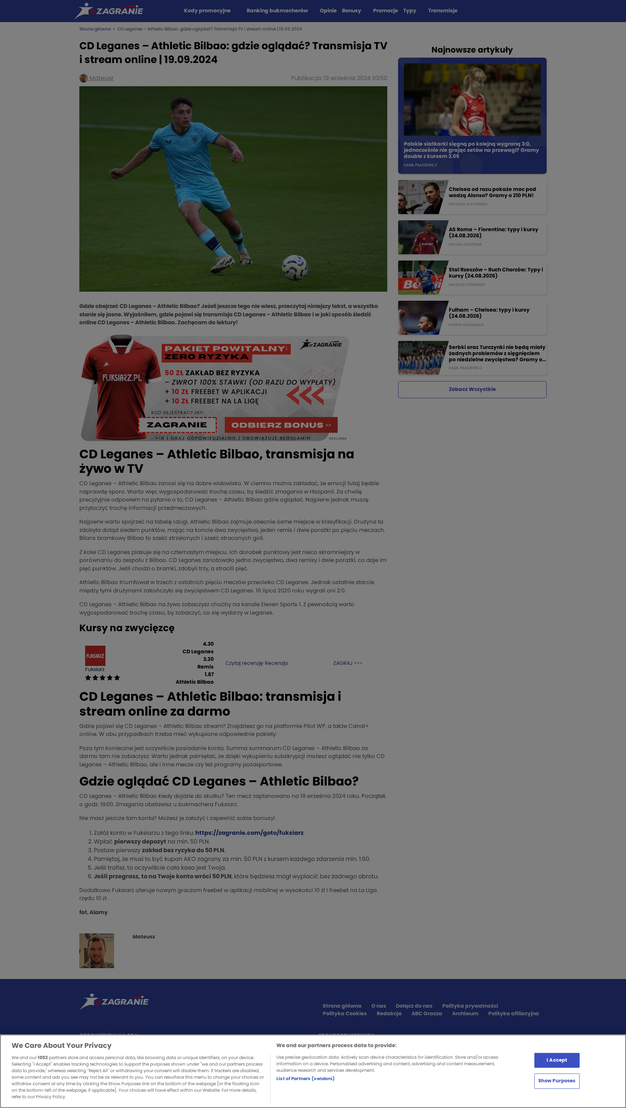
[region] (313, 1071)
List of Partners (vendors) (305, 1078)
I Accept (557, 1060)
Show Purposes (557, 1081)
